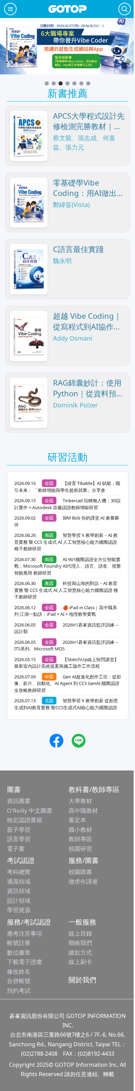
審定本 (77, 820)
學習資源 (18, 910)
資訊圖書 (18, 801)
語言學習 (18, 839)
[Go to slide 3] (60, 83)
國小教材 (80, 829)
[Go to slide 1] (47, 83)
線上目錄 (80, 933)
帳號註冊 (18, 943)
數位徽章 (18, 952)
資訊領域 (18, 891)
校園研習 (80, 849)
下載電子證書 (24, 962)
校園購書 (80, 872)
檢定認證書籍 (24, 820)
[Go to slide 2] (54, 83)
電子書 (16, 849)
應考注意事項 (24, 933)
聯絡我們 (80, 943)
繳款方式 (80, 952)
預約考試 (18, 990)
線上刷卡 (80, 962)
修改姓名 (18, 971)
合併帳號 (18, 981)
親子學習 (18, 829)
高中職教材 (83, 810)
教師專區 (80, 839)
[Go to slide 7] (88, 83)
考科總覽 (18, 872)
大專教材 (80, 801)
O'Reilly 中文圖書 (29, 810)
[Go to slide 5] (74, 83)
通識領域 (18, 881)
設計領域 (18, 900)
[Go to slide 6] (81, 83)
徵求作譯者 (83, 881)
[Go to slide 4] (67, 83)
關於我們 (82, 979)
